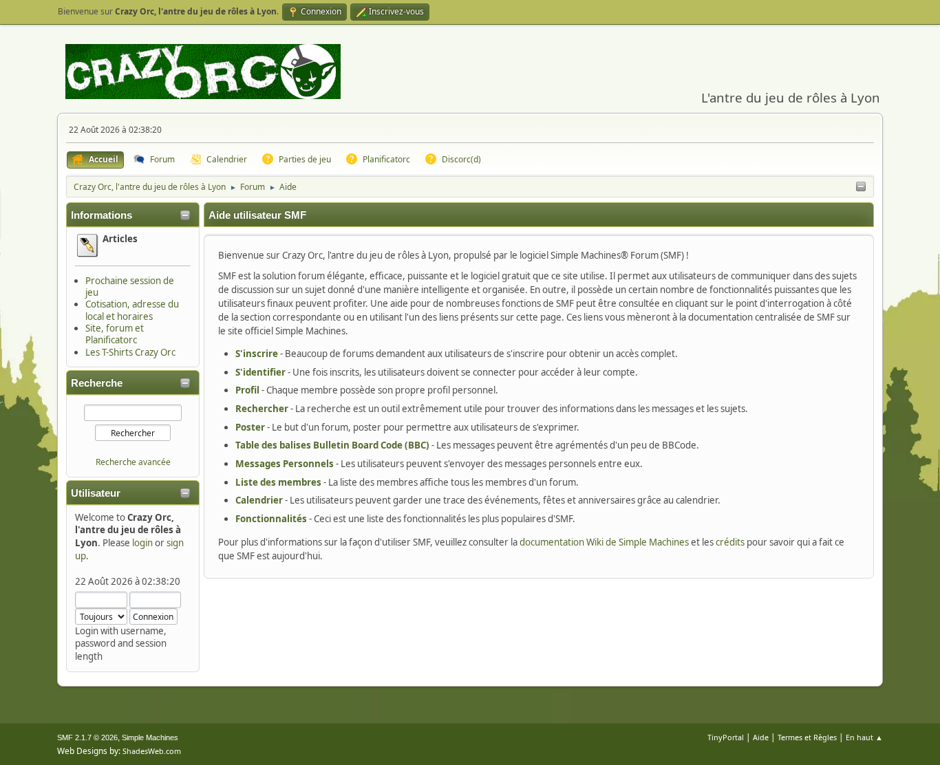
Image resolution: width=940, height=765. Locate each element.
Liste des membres (278, 482)
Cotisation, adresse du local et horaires (132, 310)
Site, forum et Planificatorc (114, 334)
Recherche (96, 383)
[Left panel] (860, 187)
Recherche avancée (133, 462)
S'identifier (260, 372)
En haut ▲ (864, 737)
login (142, 543)
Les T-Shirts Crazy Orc (130, 352)
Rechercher (261, 408)
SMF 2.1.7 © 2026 (87, 737)
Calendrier (259, 500)
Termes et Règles (807, 737)
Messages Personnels (284, 463)
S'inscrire (256, 353)
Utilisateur (95, 493)
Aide (761, 737)
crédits (730, 542)
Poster (250, 427)
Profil (247, 390)
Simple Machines (150, 737)
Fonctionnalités (271, 519)
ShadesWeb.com (151, 751)
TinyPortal (725, 737)
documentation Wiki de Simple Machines (604, 542)
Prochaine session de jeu (129, 286)
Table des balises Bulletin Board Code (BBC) (332, 445)
